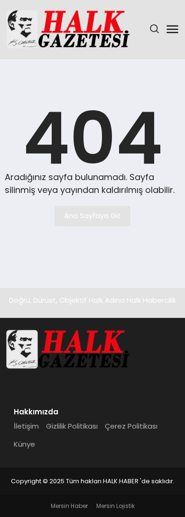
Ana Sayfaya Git (92, 215)
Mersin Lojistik (115, 506)
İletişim (26, 426)
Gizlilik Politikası (72, 426)
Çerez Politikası (131, 426)
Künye (24, 444)
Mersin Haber (69, 506)
